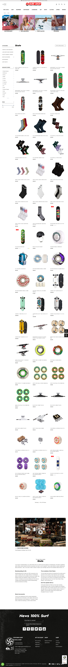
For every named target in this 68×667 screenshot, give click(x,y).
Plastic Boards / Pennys (7, 54)
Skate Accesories (6, 57)
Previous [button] (4, 25)
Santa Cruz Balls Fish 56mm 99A (57, 383)
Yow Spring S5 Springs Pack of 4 (40, 450)
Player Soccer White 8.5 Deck (56, 473)
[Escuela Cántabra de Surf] (34, 4)
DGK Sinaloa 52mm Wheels (55, 360)
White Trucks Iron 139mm (38, 428)
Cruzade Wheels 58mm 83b (56, 246)
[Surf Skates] (43, 22)
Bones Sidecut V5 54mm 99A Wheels (22, 383)
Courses (57, 640)
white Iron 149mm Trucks (20, 428)
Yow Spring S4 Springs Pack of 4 (57, 428)
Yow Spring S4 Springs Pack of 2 (22, 450)
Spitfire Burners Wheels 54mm (21, 290)
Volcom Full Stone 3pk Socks (56, 135)
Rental (57, 644)
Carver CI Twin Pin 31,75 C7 (21, 313)
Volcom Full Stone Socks (56, 157)
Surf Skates (5, 61)
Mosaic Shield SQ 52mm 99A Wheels (22, 496)
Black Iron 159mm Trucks (38, 405)
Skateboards (5, 59)
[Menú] (66, 656)
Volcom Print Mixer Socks (38, 157)
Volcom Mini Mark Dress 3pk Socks (40, 135)
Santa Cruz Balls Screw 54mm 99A (40, 383)
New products (38, 640)
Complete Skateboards (7, 49)
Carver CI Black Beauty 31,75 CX (57, 313)
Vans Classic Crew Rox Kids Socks (40, 201)
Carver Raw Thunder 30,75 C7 (21, 336)
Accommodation (59, 646)
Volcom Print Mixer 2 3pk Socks (22, 135)
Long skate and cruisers (7, 52)
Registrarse (37, 642)
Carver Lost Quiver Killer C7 (56, 290)
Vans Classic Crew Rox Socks (21, 201)
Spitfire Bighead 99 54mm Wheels (57, 268)
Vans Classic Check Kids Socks (57, 201)
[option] (9, 22)
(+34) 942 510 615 (18, 642)
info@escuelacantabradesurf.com (24, 646)
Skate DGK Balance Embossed (39, 113)
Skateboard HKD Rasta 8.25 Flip (57, 223)
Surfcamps (58, 642)
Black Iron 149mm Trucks (55, 405)
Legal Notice (47, 642)
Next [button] (63, 25)
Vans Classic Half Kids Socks (56, 179)
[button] (2, 664)
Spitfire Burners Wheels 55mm (39, 268)
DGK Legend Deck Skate (20, 113)
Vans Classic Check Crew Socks (40, 179)
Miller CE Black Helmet (38, 246)
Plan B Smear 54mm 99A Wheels (57, 496)
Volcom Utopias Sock (55, 113)
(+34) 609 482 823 (19, 644)
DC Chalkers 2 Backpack (20, 268)
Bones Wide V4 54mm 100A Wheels (40, 360)
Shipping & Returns (48, 640)
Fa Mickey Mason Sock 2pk (20, 157)
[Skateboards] (27, 22)
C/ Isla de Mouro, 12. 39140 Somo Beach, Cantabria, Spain (21, 649)
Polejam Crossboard (19, 246)
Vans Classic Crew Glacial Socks (22, 179)
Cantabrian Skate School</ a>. (58, 567)
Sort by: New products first (61, 45)
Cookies (7, 665)
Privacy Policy (44, 663)
